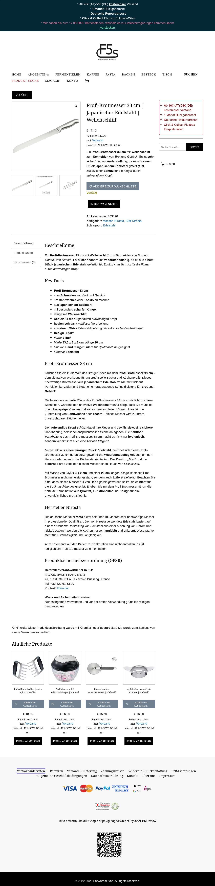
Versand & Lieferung (82, 771)
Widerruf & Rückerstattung (147, 771)
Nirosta (119, 220)
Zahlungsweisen (112, 771)
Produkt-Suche (25, 81)
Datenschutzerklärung (107, 776)
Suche (194, 147)
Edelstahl (109, 225)
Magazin (52, 81)
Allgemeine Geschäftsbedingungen (61, 776)
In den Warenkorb (104, 204)
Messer (108, 220)
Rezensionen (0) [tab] (24, 262)
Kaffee (93, 74)
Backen (128, 74)
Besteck (148, 74)
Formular (63, 588)
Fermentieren (67, 74)
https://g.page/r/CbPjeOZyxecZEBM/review (127, 820)
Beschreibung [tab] (23, 243)
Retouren (56, 771)
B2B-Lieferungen (183, 771)
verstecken (107, 27)
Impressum (167, 776)
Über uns (148, 776)
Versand (97, 140)
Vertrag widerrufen (31, 771)
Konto (72, 81)
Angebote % (38, 74)
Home (16, 74)
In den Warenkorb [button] (28, 741)
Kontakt (132, 776)
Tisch (167, 74)
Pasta (111, 74)
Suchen (191, 74)
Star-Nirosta (134, 220)
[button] (76, 106)
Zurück (22, 95)
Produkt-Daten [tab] (23, 252)
